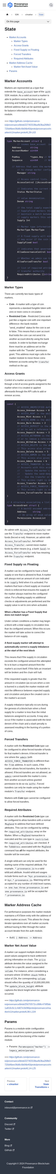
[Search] (51, 5)
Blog (7, 1145)
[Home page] (7, 14)
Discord (8, 1124)
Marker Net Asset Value (26, 67)
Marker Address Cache (20, 63)
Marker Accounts (17, 37)
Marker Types (21, 41)
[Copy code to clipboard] (48, 140)
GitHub (8, 1150)
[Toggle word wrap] (42, 140)
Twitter (8, 1129)
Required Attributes (23, 58)
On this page (12, 21)
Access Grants (21, 45)
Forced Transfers (22, 54)
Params (13, 71)
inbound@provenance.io (17, 1107)
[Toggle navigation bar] (4, 5)
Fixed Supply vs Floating (26, 50)
